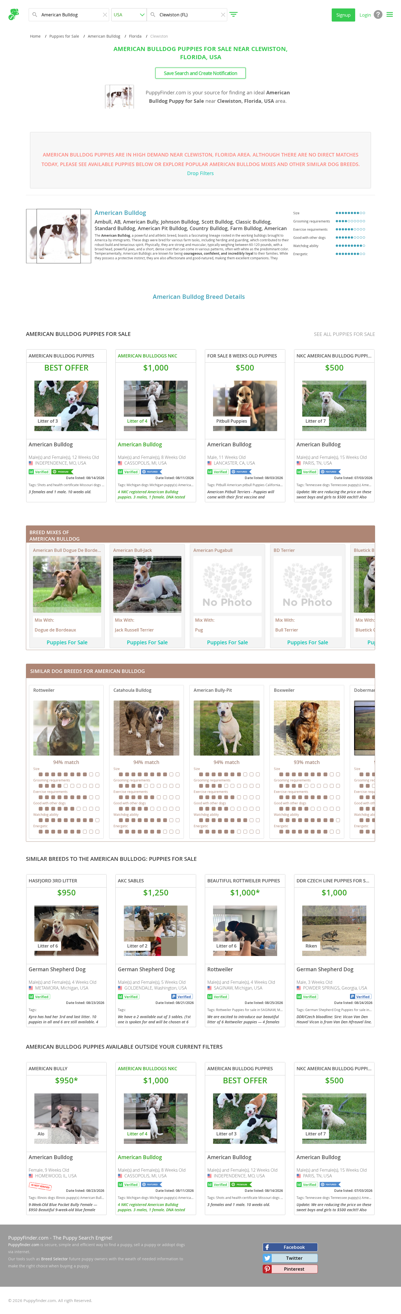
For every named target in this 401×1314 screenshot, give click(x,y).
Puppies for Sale (64, 36)
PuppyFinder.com (28, 1237)
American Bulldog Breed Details (199, 297)
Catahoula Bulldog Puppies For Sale (146, 761)
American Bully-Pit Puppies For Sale (227, 761)
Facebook (294, 1247)
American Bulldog (104, 36)
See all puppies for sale (344, 334)
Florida (135, 36)
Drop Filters (200, 173)
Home (35, 36)
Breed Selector (54, 1258)
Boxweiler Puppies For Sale (307, 761)
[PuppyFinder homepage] (13, 14)
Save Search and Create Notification (200, 73)
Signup (343, 15)
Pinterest (294, 1269)
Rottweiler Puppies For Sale (66, 761)
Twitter (294, 1258)
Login (365, 15)
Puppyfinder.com (23, 1244)
